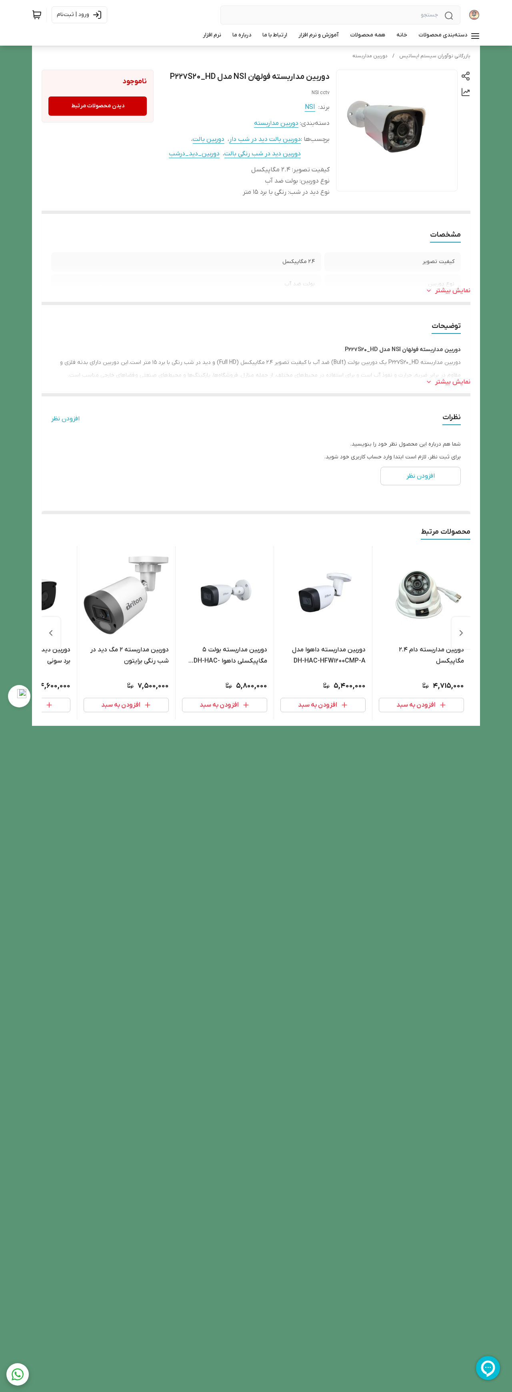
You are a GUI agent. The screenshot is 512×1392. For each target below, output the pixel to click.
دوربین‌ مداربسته (370, 56)
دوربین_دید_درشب (194, 154)
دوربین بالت (208, 139)
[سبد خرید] (37, 15)
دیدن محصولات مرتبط (97, 106)
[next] (50, 633)
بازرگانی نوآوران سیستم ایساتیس (434, 56)
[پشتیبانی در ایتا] (19, 696)
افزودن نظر (65, 419)
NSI (310, 107)
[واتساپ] (17, 1374)
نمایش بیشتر (452, 291)
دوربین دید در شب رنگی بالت (262, 154)
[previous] (461, 633)
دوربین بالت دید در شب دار (265, 139)
